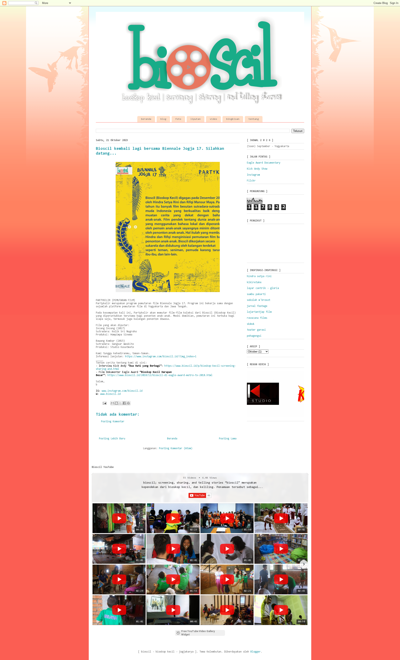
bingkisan (232, 119)
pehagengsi (254, 336)
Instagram (253, 175)
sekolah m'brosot (258, 300)
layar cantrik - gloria (263, 288)
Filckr (251, 180)
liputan (195, 119)
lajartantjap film (259, 312)
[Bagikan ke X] (120, 403)
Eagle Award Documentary (263, 162)
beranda (146, 119)
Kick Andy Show (257, 169)
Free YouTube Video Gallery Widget (198, 633)
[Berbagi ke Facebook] (124, 403)
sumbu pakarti (256, 294)
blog (163, 119)
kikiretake (254, 282)
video (213, 119)
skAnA (250, 324)
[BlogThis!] (116, 403)
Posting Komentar (112, 421)
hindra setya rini (259, 276)
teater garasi (256, 330)
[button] (96, 564)
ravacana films (257, 318)
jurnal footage (257, 306)
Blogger (255, 651)
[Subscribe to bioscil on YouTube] (200, 3)
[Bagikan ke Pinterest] (128, 403)
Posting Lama (227, 438)
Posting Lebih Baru (112, 438)
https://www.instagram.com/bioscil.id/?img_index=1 (160, 356)
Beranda (172, 438)
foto (178, 119)
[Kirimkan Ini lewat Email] (112, 403)
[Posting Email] (104, 403)
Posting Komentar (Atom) (175, 448)
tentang (254, 119)
